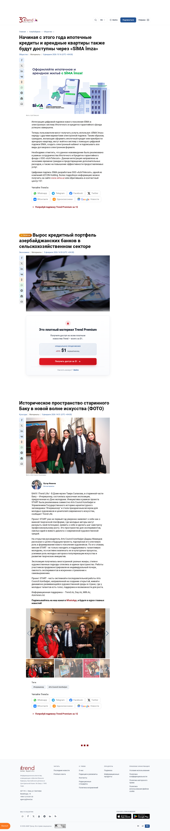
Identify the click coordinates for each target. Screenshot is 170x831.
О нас (81, 770)
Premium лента (60, 774)
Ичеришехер (38, 687)
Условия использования (139, 770)
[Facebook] (28, 816)
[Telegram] (44, 816)
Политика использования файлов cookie (139, 788)
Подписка (108, 770)
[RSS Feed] (55, 816)
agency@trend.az (26, 799)
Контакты (83, 778)
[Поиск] (95, 19)
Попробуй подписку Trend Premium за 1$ (56, 207)
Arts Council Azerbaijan (58, 687)
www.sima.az (58, 178)
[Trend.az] (28, 20)
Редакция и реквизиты (88, 774)
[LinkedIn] (50, 816)
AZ (143, 826)
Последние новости (62, 770)
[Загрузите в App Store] (123, 816)
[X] (33, 816)
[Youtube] (39, 816)
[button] (21, 60)
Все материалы (48, 486)
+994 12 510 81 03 (26, 797)
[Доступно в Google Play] (141, 816)
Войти (76, 370)
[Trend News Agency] (27, 769)
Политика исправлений (88, 788)
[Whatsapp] (22, 816)
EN (138, 826)
